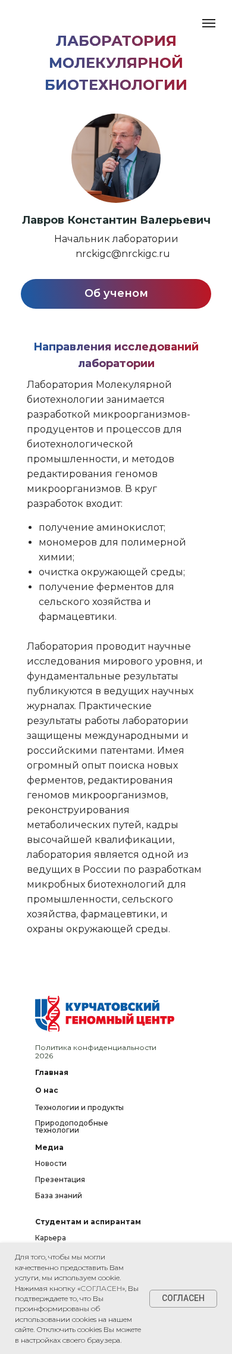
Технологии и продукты (79, 1107)
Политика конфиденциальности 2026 (95, 1051)
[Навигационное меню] (208, 23)
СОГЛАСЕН (101, 1288)
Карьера (50, 1237)
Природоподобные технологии (71, 1126)
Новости (51, 1163)
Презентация (60, 1179)
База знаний (58, 1195)
